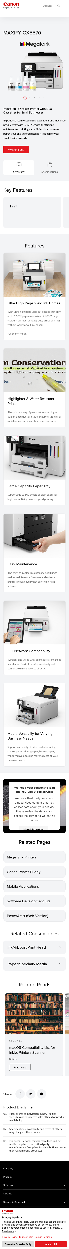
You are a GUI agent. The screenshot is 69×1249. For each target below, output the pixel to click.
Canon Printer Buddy (24, 871)
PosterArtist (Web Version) (27, 915)
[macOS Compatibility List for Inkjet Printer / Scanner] (34, 1034)
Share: (8, 1094)
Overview (18, 171)
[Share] (20, 1094)
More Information (33, 829)
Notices (13, 1058)
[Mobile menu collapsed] (64, 5)
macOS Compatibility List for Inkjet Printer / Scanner (32, 1050)
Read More (19, 1067)
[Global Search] (58, 5)
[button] (25, 97)
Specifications (50, 171)
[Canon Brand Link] (11, 5)
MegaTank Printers (22, 857)
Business (48, 5)
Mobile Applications (23, 886)
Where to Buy (16, 149)
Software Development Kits (28, 901)
